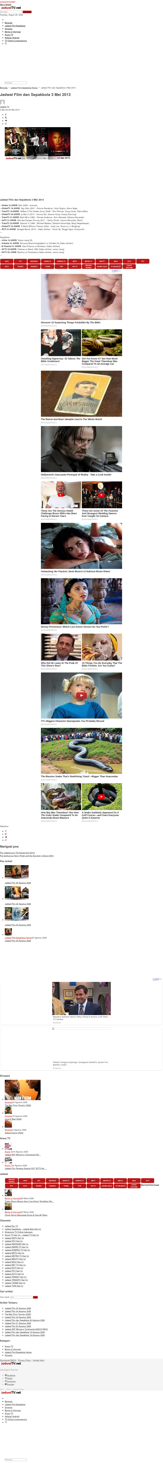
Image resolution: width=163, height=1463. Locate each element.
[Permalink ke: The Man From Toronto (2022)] (23, 1099)
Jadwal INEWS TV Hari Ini (16, 1246)
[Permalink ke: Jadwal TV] (2, 103)
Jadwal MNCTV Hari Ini (15, 1258)
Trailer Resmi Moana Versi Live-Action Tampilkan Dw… (29, 1201)
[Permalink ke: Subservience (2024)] (8, 1126)
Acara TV (9, 1151)
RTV (11, 1186)
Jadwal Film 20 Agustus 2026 (18, 1326)
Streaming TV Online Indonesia (18, 1231)
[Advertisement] (83, 63)
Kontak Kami (38, 1360)
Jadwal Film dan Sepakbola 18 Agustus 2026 (25, 1335)
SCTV (25, 1186)
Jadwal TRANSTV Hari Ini (16, 1279)
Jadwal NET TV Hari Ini (15, 1264)
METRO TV (106, 1181)
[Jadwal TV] (11, 8)
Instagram (11, 1381)
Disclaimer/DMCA (8, 1360)
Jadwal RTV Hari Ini (14, 1270)
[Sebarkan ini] (6, 114)
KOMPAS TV (80, 1181)
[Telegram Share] (6, 120)
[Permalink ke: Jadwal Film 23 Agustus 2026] (17, 919)
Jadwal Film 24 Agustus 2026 (18, 903)
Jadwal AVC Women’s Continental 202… (23, 1154)
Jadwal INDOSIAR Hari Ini (16, 1243)
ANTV (25, 1181)
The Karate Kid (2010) (17, 852)
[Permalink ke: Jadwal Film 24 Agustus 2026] (17, 898)
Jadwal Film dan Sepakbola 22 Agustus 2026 (25, 1320)
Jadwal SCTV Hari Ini (14, 1273)
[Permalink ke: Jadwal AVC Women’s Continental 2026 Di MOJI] (8, 1148)
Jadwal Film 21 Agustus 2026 (18, 1323)
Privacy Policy (24, 1360)
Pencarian (27, 12)
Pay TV (93, 1186)
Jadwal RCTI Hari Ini (14, 1267)
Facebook (11, 1375)
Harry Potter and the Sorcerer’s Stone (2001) (27, 855)
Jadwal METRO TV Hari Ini (17, 1255)
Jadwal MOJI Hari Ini (14, 1261)
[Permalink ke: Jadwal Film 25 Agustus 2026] (17, 877)
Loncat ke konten (7, 1)
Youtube (10, 1384)
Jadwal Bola (107, 1186)
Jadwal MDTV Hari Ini (14, 1252)
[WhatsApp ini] (6, 123)
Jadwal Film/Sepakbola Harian (18, 937)
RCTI (147, 1181)
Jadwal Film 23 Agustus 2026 (18, 924)
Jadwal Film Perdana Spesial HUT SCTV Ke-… (26, 1168)
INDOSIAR (52, 1181)
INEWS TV (66, 1181)
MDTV (93, 1181)
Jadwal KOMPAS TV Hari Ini (17, 1249)
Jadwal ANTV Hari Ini (14, 1237)
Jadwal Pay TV (11, 1225)
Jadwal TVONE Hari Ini (15, 1282)
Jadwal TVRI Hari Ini (14, 1285)
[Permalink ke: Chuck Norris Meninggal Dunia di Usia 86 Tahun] (8, 1209)
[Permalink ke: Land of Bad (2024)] (8, 1112)
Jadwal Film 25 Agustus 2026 (18, 882)
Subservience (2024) (14, 1132)
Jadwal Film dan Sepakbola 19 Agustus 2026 (25, 1332)
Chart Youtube (134, 1186)
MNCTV (120, 1181)
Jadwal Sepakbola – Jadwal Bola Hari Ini (23, 1228)
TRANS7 (39, 1186)
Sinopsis (8, 1102)
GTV (38, 1181)
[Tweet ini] (6, 117)
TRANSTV (52, 1186)
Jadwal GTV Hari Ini (14, 1240)
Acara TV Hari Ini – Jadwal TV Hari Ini (22, 1234)
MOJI (134, 1181)
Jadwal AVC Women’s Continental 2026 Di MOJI (26, 1329)
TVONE (66, 1186)
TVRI (79, 1186)
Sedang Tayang (11, 1180)
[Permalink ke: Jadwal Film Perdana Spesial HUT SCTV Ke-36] (8, 1162)
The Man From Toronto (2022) (18, 1105)
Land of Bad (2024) (13, 1118)
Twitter (10, 1378)
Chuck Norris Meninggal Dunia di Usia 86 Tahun (26, 1214)
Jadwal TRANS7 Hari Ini (15, 1276)
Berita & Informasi (13, 1198)
